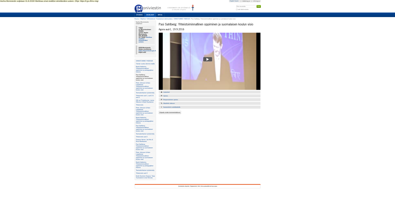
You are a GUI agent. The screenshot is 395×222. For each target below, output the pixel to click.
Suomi (236, 1)
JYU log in (256, 1)
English (232, 1)
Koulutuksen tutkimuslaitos (164, 19)
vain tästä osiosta (243, 9)
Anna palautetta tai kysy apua (209, 186)
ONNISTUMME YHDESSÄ (182, 19)
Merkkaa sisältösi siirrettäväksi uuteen (145, 39)
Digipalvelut (193, 186)
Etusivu (139, 15)
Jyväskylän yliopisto (183, 186)
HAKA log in (246, 1)
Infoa (160, 15)
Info (199, 186)
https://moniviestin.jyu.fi (147, 50)
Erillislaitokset (151, 19)
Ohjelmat (150, 15)
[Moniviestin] (165, 12)
